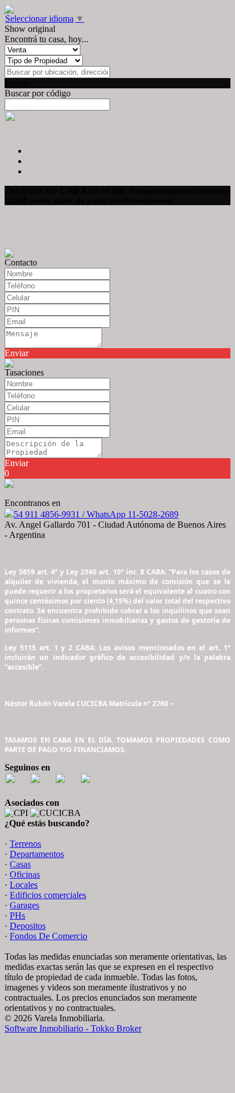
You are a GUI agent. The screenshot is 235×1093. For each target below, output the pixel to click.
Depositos (28, 926)
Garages (24, 905)
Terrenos (25, 844)
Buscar (17, 83)
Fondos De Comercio (48, 936)
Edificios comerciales (48, 895)
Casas (20, 864)
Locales (24, 885)
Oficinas (25, 874)
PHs (17, 915)
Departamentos (37, 854)
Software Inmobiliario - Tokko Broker (73, 1028)
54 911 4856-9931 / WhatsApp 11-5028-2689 (96, 514)
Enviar (17, 353)
